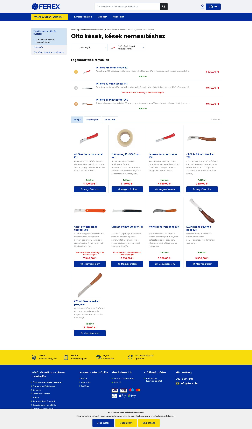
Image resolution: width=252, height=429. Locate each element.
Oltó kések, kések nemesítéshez (45, 41)
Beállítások (149, 422)
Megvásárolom (92, 189)
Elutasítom (126, 422)
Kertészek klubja (83, 16)
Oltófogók (38, 47)
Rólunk (36, 397)
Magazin (102, 16)
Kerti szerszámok (88, 29)
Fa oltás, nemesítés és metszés (45, 32)
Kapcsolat (118, 16)
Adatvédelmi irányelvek (44, 401)
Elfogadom (103, 422)
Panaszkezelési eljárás (44, 386)
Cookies (37, 390)
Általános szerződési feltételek (47, 382)
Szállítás (85, 386)
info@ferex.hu (189, 383)
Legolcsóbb (110, 119)
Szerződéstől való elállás (44, 405)
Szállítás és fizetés (41, 393)
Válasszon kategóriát (48, 16)
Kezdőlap (75, 29)
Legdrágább (92, 119)
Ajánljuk (77, 119)
